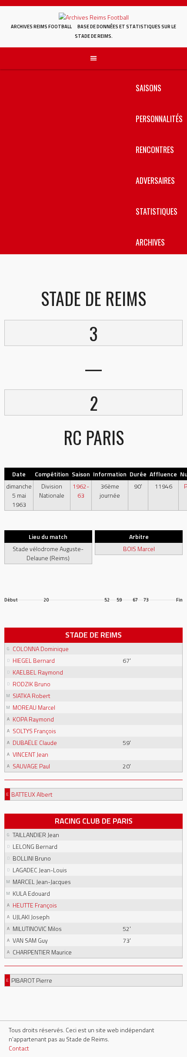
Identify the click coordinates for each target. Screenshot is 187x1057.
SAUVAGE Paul (31, 766)
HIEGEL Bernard (34, 660)
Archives (150, 242)
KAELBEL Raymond (38, 672)
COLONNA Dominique (41, 648)
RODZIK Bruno (31, 683)
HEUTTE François (35, 905)
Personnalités (159, 118)
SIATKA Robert (31, 695)
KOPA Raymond (33, 719)
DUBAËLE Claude (35, 742)
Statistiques (156, 211)
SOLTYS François (34, 730)
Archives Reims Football (41, 26)
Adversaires (155, 180)
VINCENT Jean (30, 754)
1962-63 (81, 491)
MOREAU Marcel (34, 707)
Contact (19, 1048)
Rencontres (155, 149)
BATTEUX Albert (32, 794)
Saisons (148, 87)
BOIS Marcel (139, 548)
